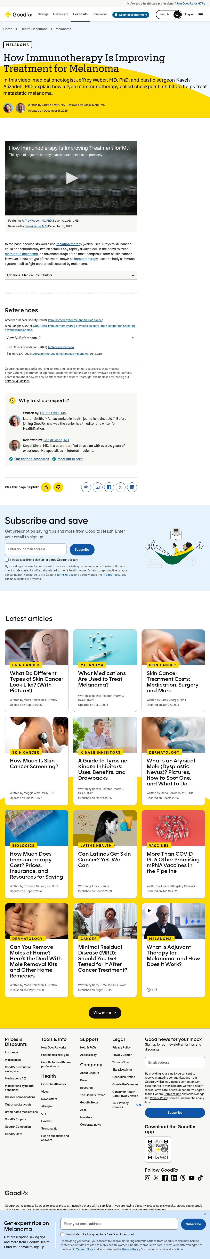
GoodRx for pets (15, 1119)
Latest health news (53, 1084)
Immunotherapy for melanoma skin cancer (75, 320)
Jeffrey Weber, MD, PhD (36, 220)
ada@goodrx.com (47, 1210)
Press (84, 1080)
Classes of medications (20, 1097)
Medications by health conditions (19, 1088)
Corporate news (90, 1124)
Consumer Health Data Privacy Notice (125, 1094)
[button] (129, 15)
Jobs (83, 1110)
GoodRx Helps (89, 1102)
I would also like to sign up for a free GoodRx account (44, 560)
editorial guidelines (17, 381)
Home (7, 29)
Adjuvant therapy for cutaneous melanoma (61, 354)
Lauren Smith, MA (53, 105)
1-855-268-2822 (22, 1210)
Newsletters (49, 1099)
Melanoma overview (61, 347)
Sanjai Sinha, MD (94, 105)
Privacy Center (122, 1055)
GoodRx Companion (18, 1127)
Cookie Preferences (125, 1084)
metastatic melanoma (21, 254)
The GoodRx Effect (92, 1095)
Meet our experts (70, 459)
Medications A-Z (15, 1078)
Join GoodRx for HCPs (190, 3)
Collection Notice (123, 1077)
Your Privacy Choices (120, 1105)
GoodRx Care (13, 1134)
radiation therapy (69, 244)
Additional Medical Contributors (29, 275)
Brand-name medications (21, 1112)
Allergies (47, 1106)
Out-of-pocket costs (18, 1104)
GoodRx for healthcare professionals (56, 1064)
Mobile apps (13, 1060)
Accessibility (88, 1055)
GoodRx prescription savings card (18, 1069)
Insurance (11, 1052)
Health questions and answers (55, 1138)
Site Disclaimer (122, 1069)
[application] (71, 178)
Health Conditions (34, 29)
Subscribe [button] (82, 549)
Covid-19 (46, 1121)
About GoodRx (89, 1073)
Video (45, 1091)
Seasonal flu (49, 1128)
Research (86, 1088)
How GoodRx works (53, 1047)
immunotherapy (86, 259)
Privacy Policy (111, 575)
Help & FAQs (88, 1047)
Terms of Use (65, 575)
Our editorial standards (31, 459)
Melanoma (63, 29)
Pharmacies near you (55, 1055)
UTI (43, 1114)
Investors (86, 1117)
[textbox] (35, 549)
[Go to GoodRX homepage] (18, 14)
